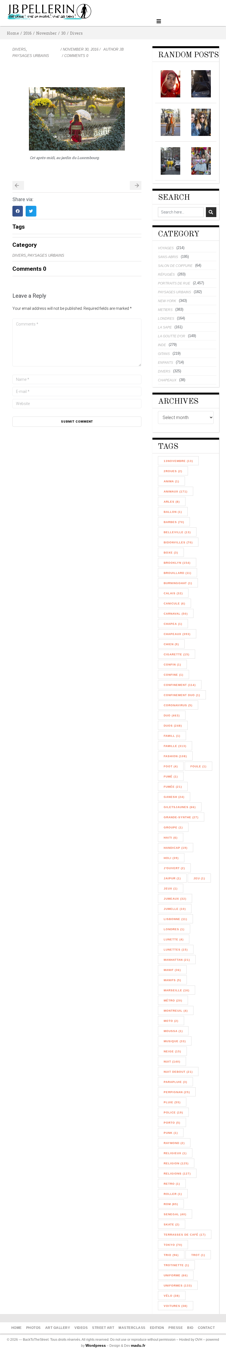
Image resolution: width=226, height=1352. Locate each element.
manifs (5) (172, 980)
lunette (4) (174, 939)
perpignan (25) (177, 1092)
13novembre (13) (178, 460)
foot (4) (171, 766)
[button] (159, 21)
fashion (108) (175, 756)
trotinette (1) (176, 1265)
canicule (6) (174, 603)
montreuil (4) (176, 1010)
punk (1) (171, 1132)
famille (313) (175, 746)
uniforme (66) (176, 1275)
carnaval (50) (176, 613)
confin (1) (172, 664)
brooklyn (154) (177, 562)
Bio (190, 1328)
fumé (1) (171, 776)
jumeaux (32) (175, 898)
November (46, 33)
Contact (206, 1328)
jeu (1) (199, 878)
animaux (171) (175, 491)
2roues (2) (173, 471)
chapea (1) (173, 623)
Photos (33, 1328)
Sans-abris (168, 257)
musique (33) (175, 1041)
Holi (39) (171, 858)
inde (162, 345)
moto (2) (171, 1020)
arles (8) (172, 501)
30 (63, 33)
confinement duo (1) (182, 695)
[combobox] (181, 212)
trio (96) (171, 1255)
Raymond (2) (174, 1143)
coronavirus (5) (178, 705)
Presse (175, 1328)
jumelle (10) (175, 908)
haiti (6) (170, 837)
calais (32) (173, 593)
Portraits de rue (174, 283)
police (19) (173, 1112)
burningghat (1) (178, 583)
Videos (81, 1328)
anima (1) (171, 481)
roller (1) (173, 1193)
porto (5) (172, 1122)
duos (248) (173, 725)
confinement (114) (180, 684)
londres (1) (174, 929)
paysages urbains (30, 56)
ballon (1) (173, 511)
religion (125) (176, 1163)
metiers (165, 310)
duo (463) (172, 715)
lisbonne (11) (175, 919)
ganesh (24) (174, 796)
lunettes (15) (176, 949)
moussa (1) (173, 1031)
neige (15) (172, 1051)
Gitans (164, 354)
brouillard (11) (177, 572)
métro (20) (173, 1000)
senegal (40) (175, 1214)
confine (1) (173, 674)
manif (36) (172, 969)
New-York (167, 301)
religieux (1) (175, 1153)
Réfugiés (166, 275)
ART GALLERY (57, 1328)
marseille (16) (176, 990)
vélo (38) (172, 1295)
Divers (76, 33)
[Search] (211, 212)
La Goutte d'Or (171, 336)
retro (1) (172, 1183)
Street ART (103, 1328)
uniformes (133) (178, 1285)
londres (166, 319)
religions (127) (177, 1173)
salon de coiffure (175, 266)
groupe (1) (173, 827)
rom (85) (171, 1204)
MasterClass (132, 1328)
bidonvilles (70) (178, 542)
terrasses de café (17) (185, 1234)
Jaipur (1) (172, 878)
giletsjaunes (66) (180, 807)
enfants (165, 363)
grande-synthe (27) (181, 817)
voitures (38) (175, 1305)
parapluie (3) (175, 1081)
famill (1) (172, 735)
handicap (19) (175, 847)
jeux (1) (170, 888)
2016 (27, 33)
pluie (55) (172, 1102)
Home (13, 33)
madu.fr (138, 1345)
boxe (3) (171, 552)
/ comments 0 (75, 56)
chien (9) (171, 644)
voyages (166, 248)
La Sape (165, 327)
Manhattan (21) (177, 959)
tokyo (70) (173, 1244)
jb (121, 49)
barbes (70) (174, 522)
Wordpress (95, 1345)
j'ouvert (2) (174, 868)
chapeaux (167, 380)
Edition (157, 1328)
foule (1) (198, 766)
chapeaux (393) (177, 634)
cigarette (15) (176, 654)
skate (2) (171, 1224)
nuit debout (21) (178, 1071)
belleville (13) (177, 532)
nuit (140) (172, 1061)
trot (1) (198, 1255)
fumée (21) (173, 786)
